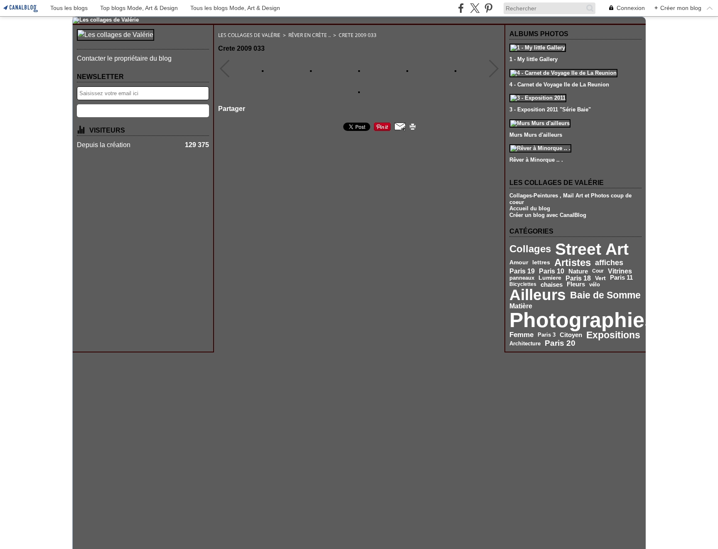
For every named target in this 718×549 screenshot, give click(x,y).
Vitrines (620, 271)
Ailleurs (537, 295)
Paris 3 (547, 334)
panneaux (521, 278)
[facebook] (461, 8)
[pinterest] (488, 8)
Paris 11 (621, 278)
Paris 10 (551, 271)
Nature (578, 271)
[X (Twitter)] (475, 8)
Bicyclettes (522, 284)
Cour (598, 270)
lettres (541, 263)
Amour (518, 263)
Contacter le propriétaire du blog (124, 58)
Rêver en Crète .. (309, 35)
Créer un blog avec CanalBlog (547, 215)
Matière (520, 306)
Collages (530, 249)
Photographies (582, 320)
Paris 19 (522, 271)
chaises (552, 284)
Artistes (572, 263)
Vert (600, 278)
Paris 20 (560, 343)
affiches (609, 262)
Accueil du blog (529, 208)
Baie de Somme (605, 295)
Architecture (525, 343)
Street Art (592, 249)
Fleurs (576, 284)
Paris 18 (578, 278)
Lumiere (549, 278)
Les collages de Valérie (249, 35)
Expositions (613, 335)
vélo (594, 284)
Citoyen (571, 335)
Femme (521, 334)
